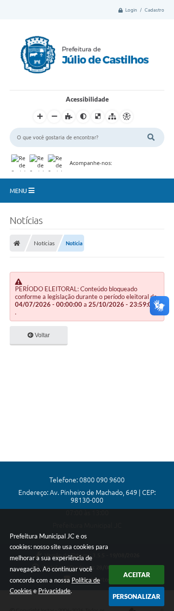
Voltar (41, 335)
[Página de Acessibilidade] (126, 116)
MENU (19, 190)
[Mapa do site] (112, 116)
